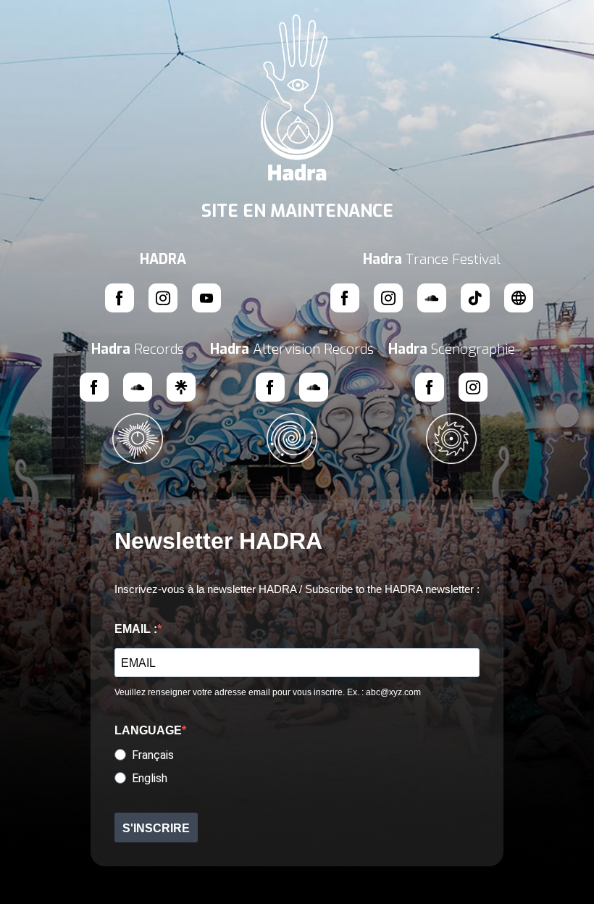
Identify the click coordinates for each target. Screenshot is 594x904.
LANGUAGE (148, 730)
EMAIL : (135, 629)
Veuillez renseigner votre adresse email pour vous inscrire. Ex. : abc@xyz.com (267, 692)
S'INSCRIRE (156, 828)
